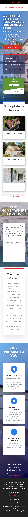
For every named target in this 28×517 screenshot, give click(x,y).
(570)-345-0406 (12, 62)
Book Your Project (12, 47)
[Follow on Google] (17, 502)
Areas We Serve (14, 499)
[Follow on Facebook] (11, 502)
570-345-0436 (16, 2)
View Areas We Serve (14, 196)
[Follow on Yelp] (14, 502)
